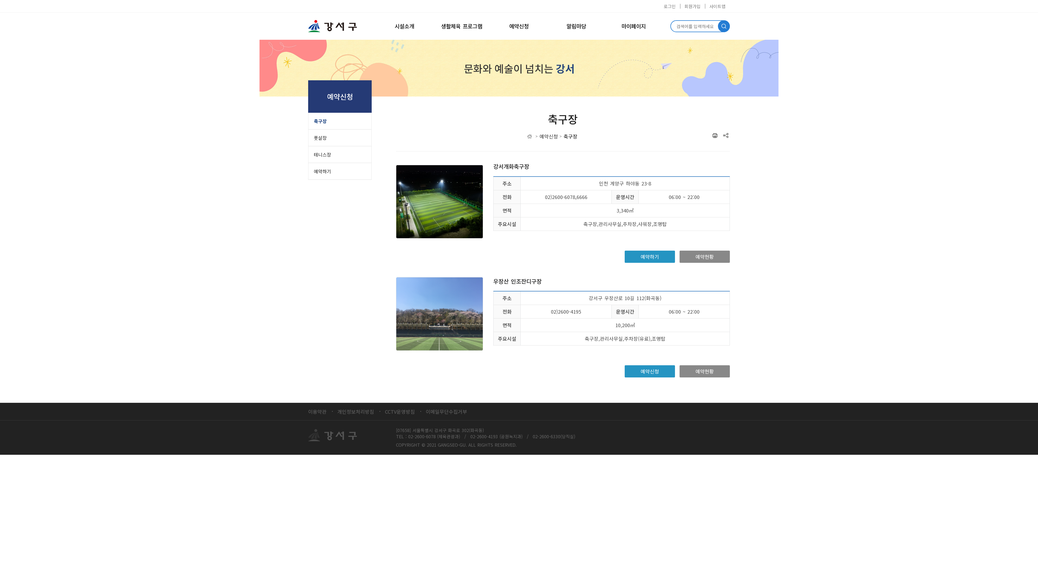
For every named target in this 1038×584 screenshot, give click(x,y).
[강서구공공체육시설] (335, 26)
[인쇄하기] (715, 135)
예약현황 (705, 256)
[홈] (529, 136)
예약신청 (650, 371)
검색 (724, 26)
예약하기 (650, 256)
